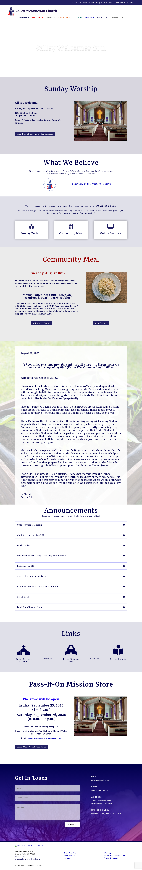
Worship (108, 853)
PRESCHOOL (77, 17)
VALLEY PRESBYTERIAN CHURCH (31, 865)
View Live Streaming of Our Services (35, 134)
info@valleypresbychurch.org (27, 859)
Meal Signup (100, 323)
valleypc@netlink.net (100, 780)
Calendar (68, 858)
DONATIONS (116, 17)
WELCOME (23, 17)
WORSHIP (50, 17)
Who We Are (70, 855)
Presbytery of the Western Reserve (91, 184)
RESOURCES (102, 17)
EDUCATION (63, 17)
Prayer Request (111, 858)
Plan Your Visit (70, 853)
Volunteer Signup (41, 323)
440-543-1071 (126, 2)
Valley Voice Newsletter (114, 855)
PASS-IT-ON (90, 17)
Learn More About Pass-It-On (32, 747)
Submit (72, 825)
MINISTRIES (36, 17)
